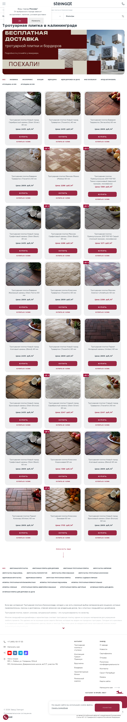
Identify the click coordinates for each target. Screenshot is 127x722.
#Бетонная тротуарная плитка (76, 568)
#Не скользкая (90, 79)
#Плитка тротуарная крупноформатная (18, 582)
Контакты (104, 669)
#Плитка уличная (9, 587)
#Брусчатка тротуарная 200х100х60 (93, 573)
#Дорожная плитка (34, 577)
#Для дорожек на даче (70, 79)
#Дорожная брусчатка (11, 577)
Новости (103, 649)
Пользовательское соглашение (17, 713)
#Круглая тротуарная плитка (58, 577)
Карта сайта (105, 681)
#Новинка (14, 79)
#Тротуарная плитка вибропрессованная (38, 587)
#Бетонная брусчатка (19, 568)
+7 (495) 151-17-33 (15, 642)
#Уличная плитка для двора (101, 587)
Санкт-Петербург (107, 673)
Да (20, 21)
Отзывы (103, 658)
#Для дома (52, 79)
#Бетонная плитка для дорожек (45, 568)
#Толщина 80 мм (28, 84)
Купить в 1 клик (23, 141)
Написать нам (13, 647)
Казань (103, 677)
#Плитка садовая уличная (86, 577)
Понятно (107, 707)
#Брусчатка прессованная (63, 573)
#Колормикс (27, 79)
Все (3, 79)
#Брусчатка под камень (12, 573)
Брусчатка (78, 663)
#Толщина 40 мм (9, 84)
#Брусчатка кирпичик (102, 568)
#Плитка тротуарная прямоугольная (86, 582)
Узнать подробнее (60, 708)
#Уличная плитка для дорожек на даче (18, 592)
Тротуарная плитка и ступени (79, 647)
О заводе (104, 645)
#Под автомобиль (108, 79)
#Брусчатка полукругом (37, 573)
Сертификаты (106, 653)
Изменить (36, 21)
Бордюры (78, 668)
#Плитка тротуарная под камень (53, 582)
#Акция (40, 79)
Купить (23, 137)
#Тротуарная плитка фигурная (73, 587)
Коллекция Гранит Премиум (79, 656)
